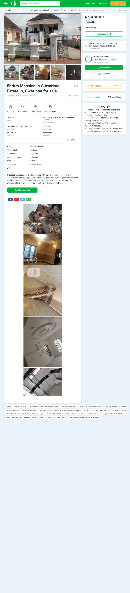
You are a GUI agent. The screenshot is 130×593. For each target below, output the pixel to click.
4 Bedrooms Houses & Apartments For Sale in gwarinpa (65, 414)
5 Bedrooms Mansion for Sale (97, 407)
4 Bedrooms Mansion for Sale (73, 407)
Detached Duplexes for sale (15, 407)
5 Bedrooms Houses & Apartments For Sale (43, 407)
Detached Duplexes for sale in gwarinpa (83, 410)
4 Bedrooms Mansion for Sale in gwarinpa (20, 417)
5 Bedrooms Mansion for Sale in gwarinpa (84, 417)
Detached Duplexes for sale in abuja (52, 410)
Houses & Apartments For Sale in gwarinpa (20, 410)
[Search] (57, 3)
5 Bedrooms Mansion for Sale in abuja (52, 417)
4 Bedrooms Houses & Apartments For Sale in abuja (24, 414)
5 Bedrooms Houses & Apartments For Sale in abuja (106, 414)
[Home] (14, 3)
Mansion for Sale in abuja (109, 410)
